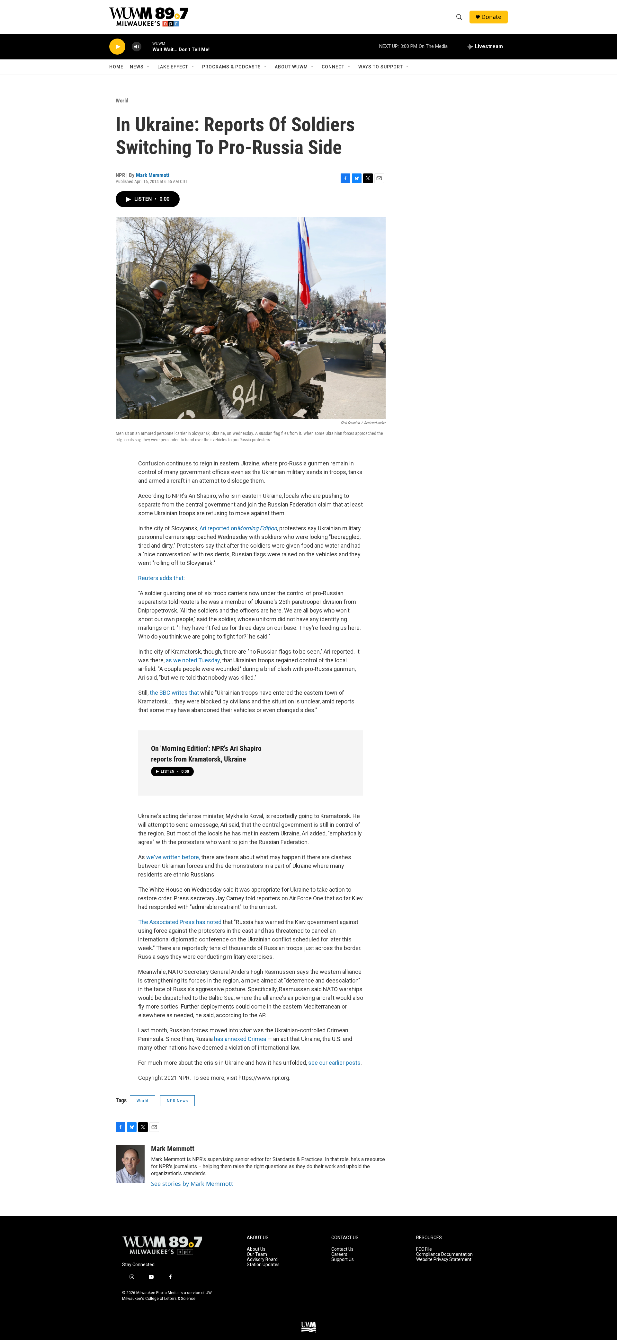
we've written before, (173, 857)
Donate (491, 16)
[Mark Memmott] (130, 1164)
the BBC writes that (174, 692)
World (122, 100)
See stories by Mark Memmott (192, 1183)
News (137, 66)
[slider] (147, 46)
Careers (339, 1254)
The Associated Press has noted (179, 922)
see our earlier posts (334, 1062)
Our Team (257, 1254)
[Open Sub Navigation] (148, 66)
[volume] (136, 47)
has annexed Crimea (240, 1039)
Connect (333, 66)
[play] (117, 46)
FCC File (424, 1249)
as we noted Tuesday (193, 660)
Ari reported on (238, 528)
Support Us (342, 1259)
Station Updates (263, 1264)
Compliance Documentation (444, 1254)
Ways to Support (380, 66)
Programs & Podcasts (231, 66)
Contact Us (342, 1249)
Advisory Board (262, 1259)
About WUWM (291, 66)
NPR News (177, 1100)
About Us (256, 1249)
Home (116, 66)
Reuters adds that (160, 578)
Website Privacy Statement (443, 1259)
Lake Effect (172, 66)
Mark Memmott (152, 175)
